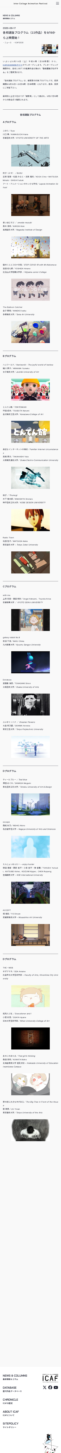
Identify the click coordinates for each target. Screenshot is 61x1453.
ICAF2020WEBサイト (12, 65)
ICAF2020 (19, 43)
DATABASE (12, 1389)
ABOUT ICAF (11, 1413)
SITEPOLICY (10, 1425)
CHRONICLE (10, 1401)
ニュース (8, 43)
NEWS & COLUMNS (11, 16)
